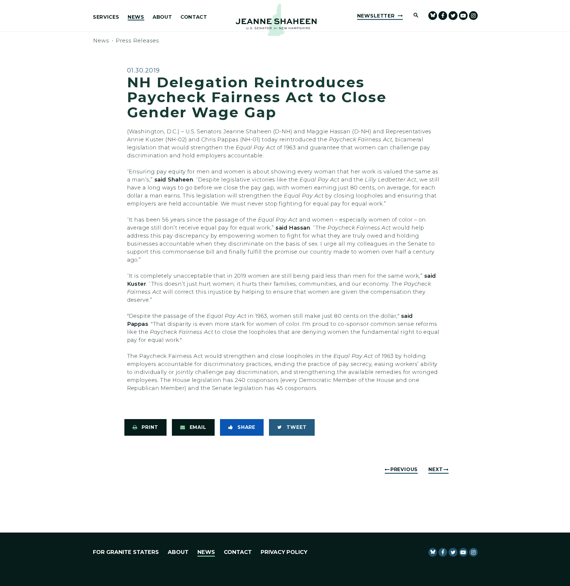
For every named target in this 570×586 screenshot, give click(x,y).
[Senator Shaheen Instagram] (473, 15)
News (136, 17)
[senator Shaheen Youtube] (463, 15)
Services (106, 17)
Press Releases (137, 40)
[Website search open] (413, 15)
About (162, 17)
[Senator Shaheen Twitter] (453, 15)
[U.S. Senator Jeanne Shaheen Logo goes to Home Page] (276, 20)
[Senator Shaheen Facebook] (442, 15)
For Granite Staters (126, 552)
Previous (404, 469)
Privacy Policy (284, 552)
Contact (193, 17)
